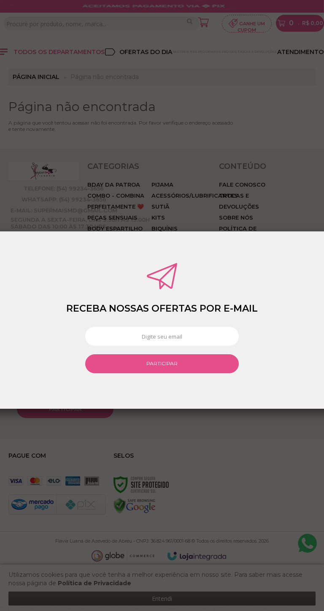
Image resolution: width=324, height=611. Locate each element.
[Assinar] (161, 363)
